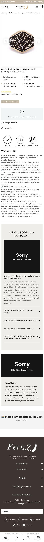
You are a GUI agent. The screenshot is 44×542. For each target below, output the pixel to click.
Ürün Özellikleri (8, 151)
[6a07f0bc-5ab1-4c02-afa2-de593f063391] (22, 448)
